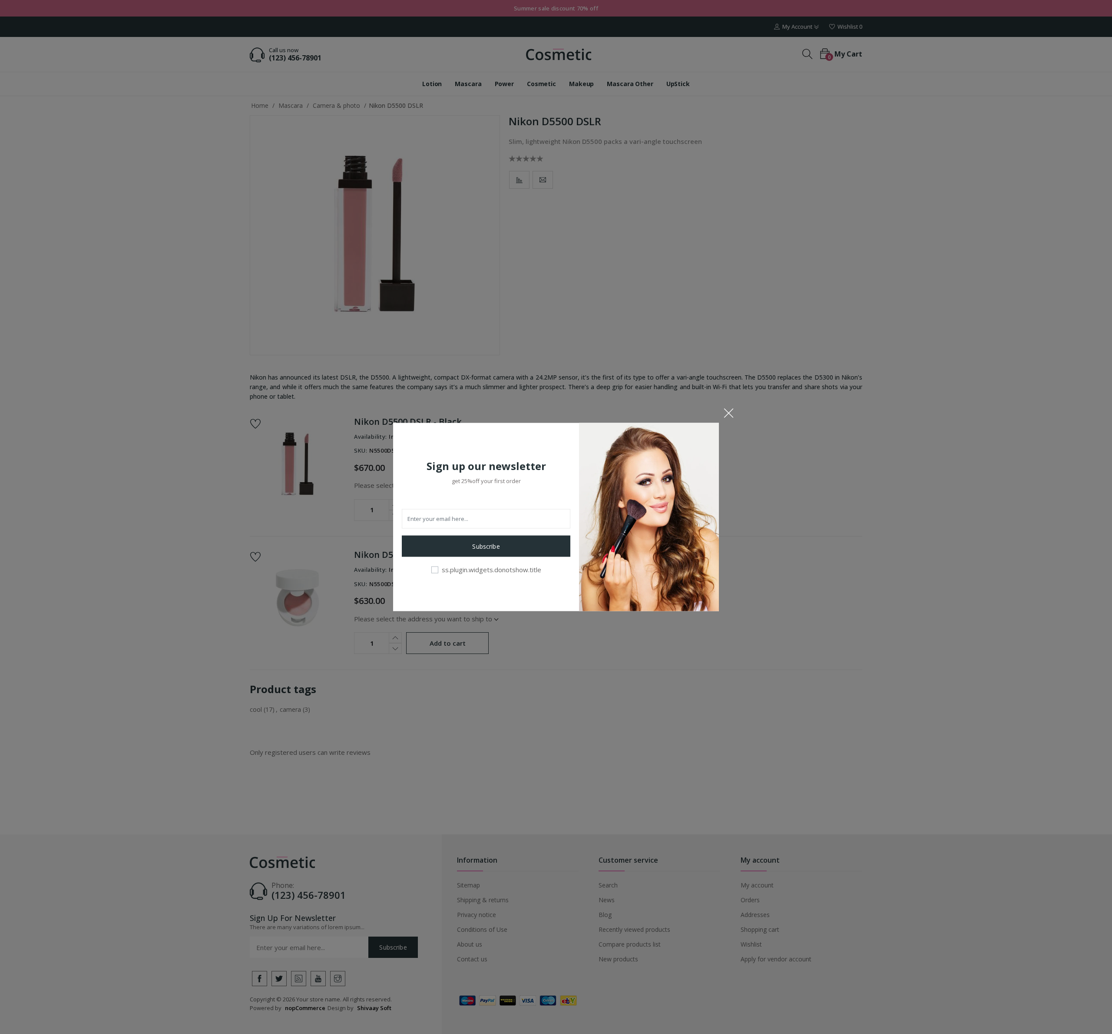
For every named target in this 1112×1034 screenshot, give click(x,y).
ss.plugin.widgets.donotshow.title (491, 569)
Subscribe (486, 546)
